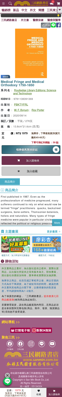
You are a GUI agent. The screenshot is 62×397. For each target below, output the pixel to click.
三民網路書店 (9, 20)
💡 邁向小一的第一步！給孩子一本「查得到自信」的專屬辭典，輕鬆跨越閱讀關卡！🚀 (57, 15)
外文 (33, 10)
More (57, 222)
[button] (59, 246)
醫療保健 (38, 20)
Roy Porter (38, 110)
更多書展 (52, 231)
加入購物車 (54, 394)
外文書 (25, 20)
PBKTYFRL (21, 104)
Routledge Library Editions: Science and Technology (34, 91)
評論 (47, 25)
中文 (24, 10)
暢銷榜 (6, 10)
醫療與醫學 (54, 20)
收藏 (38, 394)
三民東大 (53, 10)
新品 (16, 10)
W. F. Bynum (21, 110)
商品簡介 (10, 181)
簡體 (41, 10)
